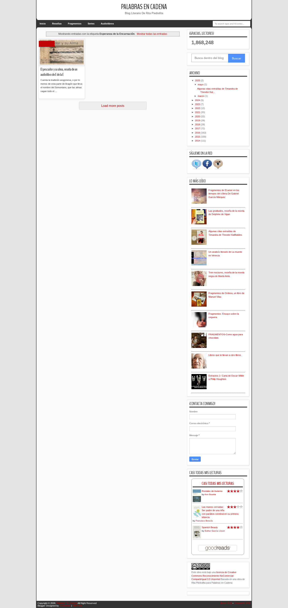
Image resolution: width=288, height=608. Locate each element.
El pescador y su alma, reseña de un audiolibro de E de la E (58, 72)
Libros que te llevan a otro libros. (225, 355)
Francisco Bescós (204, 521)
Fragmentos (74, 23)
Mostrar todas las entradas (152, 33)
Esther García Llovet (215, 531)
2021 (198, 112)
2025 (198, 80)
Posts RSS (226, 603)
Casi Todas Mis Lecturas (218, 483)
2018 (198, 124)
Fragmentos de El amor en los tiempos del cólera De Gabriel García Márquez (224, 193)
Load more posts (112, 105)
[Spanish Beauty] (197, 537)
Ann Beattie (210, 494)
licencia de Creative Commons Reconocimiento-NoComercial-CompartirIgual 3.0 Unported (213, 575)
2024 (198, 100)
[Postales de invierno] (197, 501)
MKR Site (77, 605)
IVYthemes (65, 605)
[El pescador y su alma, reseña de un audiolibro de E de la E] (62, 52)
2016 (198, 132)
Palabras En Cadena (144, 7)
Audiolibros (107, 23)
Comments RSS (242, 603)
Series (91, 23)
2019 (198, 120)
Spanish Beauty (210, 527)
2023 (198, 104)
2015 (198, 136)
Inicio (43, 23)
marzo (201, 96)
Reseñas (57, 23)
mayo (201, 84)
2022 (198, 108)
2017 (198, 128)
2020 (198, 116)
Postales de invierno (212, 491)
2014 (198, 140)
